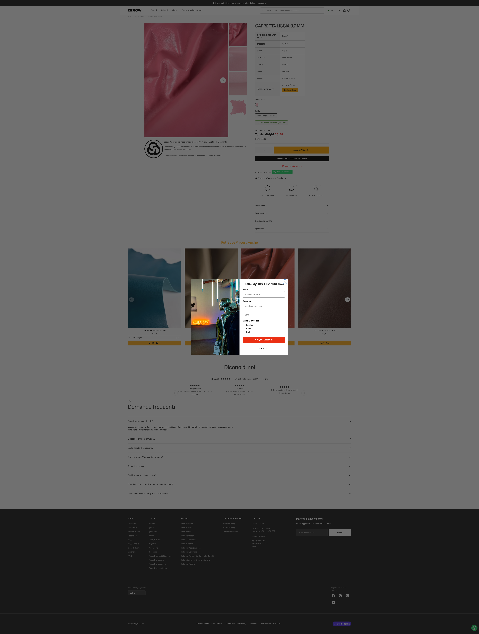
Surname (247, 301)
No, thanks (264, 348)
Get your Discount (263, 340)
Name (245, 289)
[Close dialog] (285, 282)
